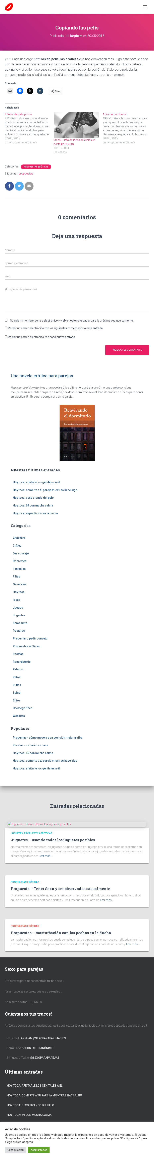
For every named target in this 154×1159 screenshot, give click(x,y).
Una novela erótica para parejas (42, 375)
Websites (19, 716)
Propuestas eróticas (36, 167)
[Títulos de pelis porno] (29, 128)
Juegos (18, 607)
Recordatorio (22, 661)
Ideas (16, 599)
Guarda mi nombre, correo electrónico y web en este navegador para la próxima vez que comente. (72, 320)
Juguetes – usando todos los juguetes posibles (53, 839)
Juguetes (19, 615)
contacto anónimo (39, 1048)
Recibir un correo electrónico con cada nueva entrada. (42, 337)
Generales (19, 584)
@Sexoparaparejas (44, 1057)
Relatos (18, 669)
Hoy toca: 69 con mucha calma (33, 505)
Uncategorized (22, 708)
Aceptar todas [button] (38, 1149)
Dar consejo (21, 553)
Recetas (18, 654)
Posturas (19, 630)
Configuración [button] (15, 1149)
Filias (16, 576)
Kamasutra (20, 623)
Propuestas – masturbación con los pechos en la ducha (61, 932)
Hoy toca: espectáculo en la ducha (35, 513)
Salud (16, 692)
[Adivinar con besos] (127, 128)
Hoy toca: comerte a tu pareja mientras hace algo (45, 490)
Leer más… (45, 856)
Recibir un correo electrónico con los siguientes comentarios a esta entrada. (55, 328)
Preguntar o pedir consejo (30, 638)
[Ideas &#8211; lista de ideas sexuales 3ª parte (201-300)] (76, 125)
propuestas (26, 173)
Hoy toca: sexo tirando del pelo (33, 497)
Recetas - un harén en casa (30, 745)
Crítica (17, 545)
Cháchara (19, 537)
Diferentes (19, 561)
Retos (16, 677)
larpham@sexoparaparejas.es (42, 1038)
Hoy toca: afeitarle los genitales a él (36, 482)
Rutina (17, 685)
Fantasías (19, 568)
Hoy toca (18, 592)
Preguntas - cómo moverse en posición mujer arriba (47, 737)
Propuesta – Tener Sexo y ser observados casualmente (60, 888)
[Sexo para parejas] (10, 7)
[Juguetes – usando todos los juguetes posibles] (39, 824)
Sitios (16, 700)
